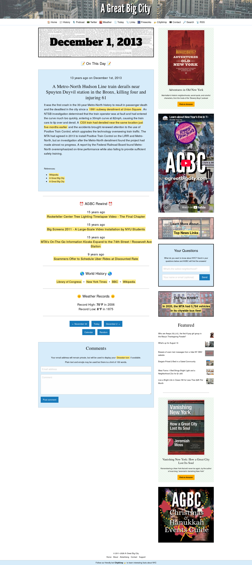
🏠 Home (52, 22)
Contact (134, 557)
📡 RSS (200, 22)
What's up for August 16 (168, 343)
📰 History (64, 22)
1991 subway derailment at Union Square (115, 109)
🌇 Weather (105, 22)
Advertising (124, 557)
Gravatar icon (123, 357)
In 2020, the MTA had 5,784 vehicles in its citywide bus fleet (186, 308)
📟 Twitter (92, 22)
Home (108, 557)
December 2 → (113, 323)
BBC (115, 282)
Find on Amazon (186, 104)
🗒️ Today (119, 22)
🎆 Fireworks (144, 22)
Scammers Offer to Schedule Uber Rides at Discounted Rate (96, 258)
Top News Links (186, 232)
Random (103, 332)
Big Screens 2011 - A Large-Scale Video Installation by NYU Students (96, 229)
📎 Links (130, 22)
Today (96, 323)
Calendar (88, 332)
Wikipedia (53, 174)
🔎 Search (188, 22)
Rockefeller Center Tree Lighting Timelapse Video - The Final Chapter (96, 216)
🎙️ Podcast (78, 22)
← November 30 (79, 323)
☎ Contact (175, 22)
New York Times (96, 282)
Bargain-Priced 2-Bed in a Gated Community (176, 361)
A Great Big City (56, 177)
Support (142, 557)
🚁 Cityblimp (160, 22)
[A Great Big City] (126, 9)
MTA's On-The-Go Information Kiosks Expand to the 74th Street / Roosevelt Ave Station (96, 243)
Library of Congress (69, 282)
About (115, 557)
